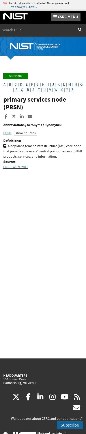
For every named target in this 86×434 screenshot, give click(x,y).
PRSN (7, 133)
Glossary (15, 76)
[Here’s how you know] (43, 5)
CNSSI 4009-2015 (15, 167)
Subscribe (70, 425)
